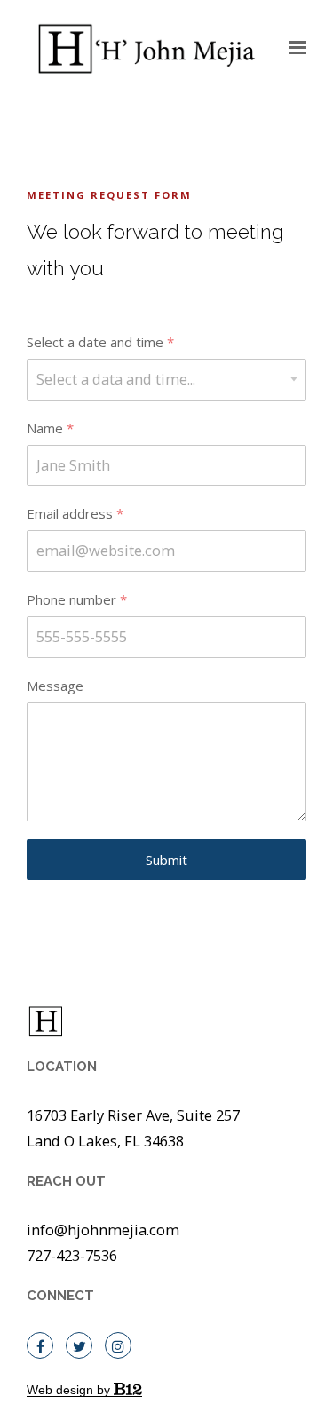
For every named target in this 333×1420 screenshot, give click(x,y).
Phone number (77, 599)
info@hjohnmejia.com (103, 1229)
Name (50, 428)
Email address (75, 513)
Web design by (70, 1390)
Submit (166, 860)
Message (55, 685)
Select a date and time (100, 342)
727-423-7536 (72, 1255)
